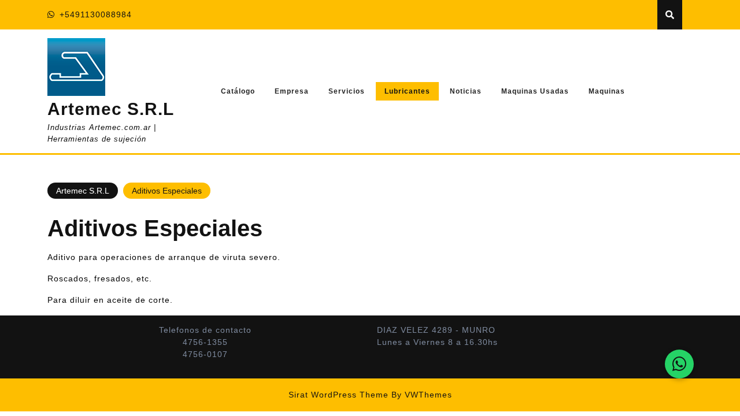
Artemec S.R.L (110, 108)
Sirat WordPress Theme (338, 394)
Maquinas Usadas (535, 91)
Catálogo (238, 91)
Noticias (466, 91)
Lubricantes (407, 91)
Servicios (346, 91)
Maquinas (607, 91)
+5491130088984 (96, 14)
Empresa (292, 91)
